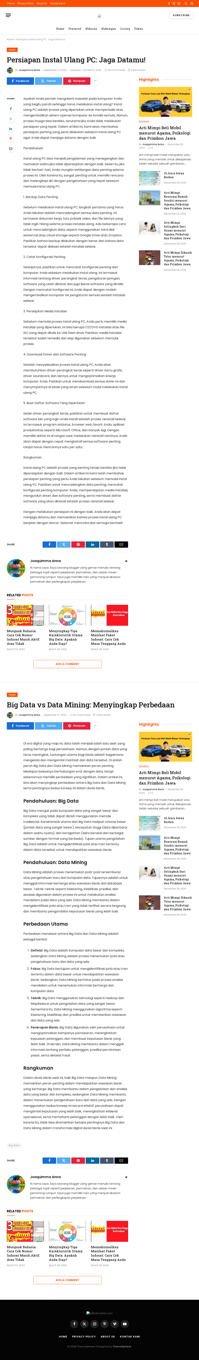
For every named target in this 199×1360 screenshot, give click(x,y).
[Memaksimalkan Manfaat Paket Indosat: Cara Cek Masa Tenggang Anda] (109, 615)
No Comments (116, 70)
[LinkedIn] (11, 129)
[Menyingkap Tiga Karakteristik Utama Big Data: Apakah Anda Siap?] (67, 615)
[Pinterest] (11, 138)
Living (125, 29)
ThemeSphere (122, 1346)
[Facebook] (11, 109)
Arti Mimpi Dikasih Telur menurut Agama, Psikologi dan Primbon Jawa (178, 258)
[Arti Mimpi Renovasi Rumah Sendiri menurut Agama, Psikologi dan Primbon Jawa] (149, 197)
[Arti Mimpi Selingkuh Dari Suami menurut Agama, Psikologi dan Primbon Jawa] (149, 227)
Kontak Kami (57, 3)
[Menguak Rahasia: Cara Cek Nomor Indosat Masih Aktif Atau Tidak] (25, 615)
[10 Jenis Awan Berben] (149, 178)
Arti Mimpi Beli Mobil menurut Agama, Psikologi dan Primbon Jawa (164, 133)
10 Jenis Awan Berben (174, 175)
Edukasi (144, 121)
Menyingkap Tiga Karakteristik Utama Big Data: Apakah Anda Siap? (66, 637)
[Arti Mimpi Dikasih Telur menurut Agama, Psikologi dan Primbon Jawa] (149, 257)
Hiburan (91, 29)
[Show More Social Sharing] (95, 81)
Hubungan (108, 29)
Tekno (138, 29)
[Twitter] (11, 119)
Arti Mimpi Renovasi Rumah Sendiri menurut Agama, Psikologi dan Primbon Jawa (177, 200)
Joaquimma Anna (29, 70)
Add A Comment (67, 664)
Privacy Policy (25, 3)
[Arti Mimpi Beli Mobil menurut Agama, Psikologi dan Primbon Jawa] (165, 102)
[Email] (11, 148)
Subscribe (181, 15)
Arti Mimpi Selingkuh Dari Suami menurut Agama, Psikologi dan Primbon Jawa (177, 230)
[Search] (191, 3)
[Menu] (8, 15)
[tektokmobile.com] (99, 15)
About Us (42, 3)
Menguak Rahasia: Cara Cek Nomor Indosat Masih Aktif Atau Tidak (23, 637)
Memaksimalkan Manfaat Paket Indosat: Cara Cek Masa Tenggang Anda (108, 637)
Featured (74, 29)
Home (10, 3)
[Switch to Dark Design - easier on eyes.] (186, 3)
